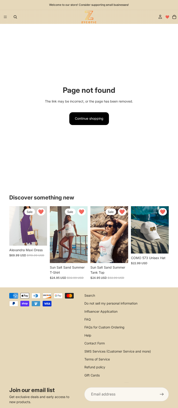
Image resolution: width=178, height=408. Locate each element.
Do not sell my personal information (110, 303)
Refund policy (94, 367)
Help (87, 335)
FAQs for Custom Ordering (104, 327)
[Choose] (40, 239)
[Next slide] (42, 226)
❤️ (167, 17)
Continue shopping (89, 118)
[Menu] (5, 17)
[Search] (15, 17)
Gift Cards (92, 375)
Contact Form (94, 343)
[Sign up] (162, 394)
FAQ (87, 319)
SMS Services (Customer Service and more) (117, 351)
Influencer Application (101, 311)
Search (89, 295)
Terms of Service (97, 359)
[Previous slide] (14, 226)
